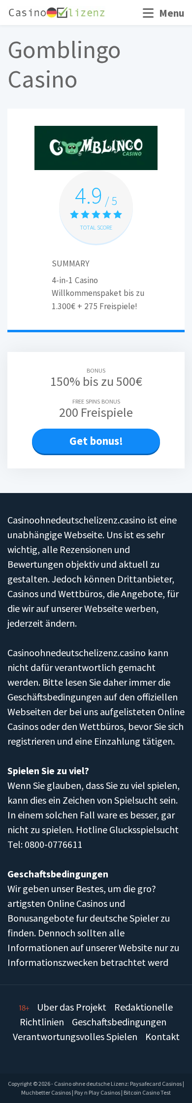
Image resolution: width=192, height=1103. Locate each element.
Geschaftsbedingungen (119, 1022)
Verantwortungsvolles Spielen (75, 1036)
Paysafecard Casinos (156, 1083)
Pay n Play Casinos (97, 1092)
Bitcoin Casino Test (147, 1092)
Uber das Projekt (71, 1007)
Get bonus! (96, 441)
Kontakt (162, 1036)
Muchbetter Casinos (46, 1092)
